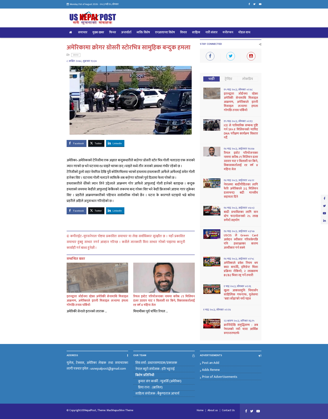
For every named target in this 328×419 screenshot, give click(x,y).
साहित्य (196, 32)
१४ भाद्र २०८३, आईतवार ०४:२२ (239, 180)
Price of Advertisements (219, 377)
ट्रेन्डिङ (228, 79)
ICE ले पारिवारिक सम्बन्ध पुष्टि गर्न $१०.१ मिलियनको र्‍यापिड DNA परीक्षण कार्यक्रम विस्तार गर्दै (241, 131)
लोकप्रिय (247, 79)
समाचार (82, 32)
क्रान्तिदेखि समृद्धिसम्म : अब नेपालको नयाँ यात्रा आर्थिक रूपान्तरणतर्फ (241, 329)
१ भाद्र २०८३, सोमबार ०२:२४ (217, 310)
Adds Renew (211, 370)
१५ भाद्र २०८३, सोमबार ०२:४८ (238, 90)
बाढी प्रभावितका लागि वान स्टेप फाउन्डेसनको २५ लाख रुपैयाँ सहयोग (241, 216)
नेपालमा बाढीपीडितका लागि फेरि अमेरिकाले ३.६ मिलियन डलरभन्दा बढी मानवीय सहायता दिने (241, 190)
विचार (183, 32)
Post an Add (210, 363)
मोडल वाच (244, 32)
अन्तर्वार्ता (126, 32)
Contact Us (228, 410)
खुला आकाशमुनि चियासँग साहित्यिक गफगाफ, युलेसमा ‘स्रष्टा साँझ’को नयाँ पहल (241, 294)
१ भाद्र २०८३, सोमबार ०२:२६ (237, 286)
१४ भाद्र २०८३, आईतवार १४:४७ (239, 149)
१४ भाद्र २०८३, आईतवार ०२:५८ (239, 259)
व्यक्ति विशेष (143, 32)
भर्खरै (211, 79)
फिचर (112, 32)
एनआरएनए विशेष (165, 32)
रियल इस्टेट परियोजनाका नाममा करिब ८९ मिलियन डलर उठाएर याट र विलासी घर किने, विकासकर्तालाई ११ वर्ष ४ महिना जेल (164, 301)
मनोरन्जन (228, 32)
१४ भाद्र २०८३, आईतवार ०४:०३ (239, 208)
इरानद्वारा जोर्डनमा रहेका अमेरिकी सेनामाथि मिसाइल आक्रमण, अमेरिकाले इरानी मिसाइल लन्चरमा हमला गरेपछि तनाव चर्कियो (97, 301)
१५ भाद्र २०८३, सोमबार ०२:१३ (238, 121)
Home (200, 410)
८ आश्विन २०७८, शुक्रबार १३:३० (82, 61)
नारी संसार (211, 32)
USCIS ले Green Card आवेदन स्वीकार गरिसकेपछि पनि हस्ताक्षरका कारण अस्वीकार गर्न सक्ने (241, 241)
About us (213, 410)
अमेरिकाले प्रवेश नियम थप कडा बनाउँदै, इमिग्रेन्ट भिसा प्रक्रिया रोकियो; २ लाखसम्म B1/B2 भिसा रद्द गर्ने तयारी (241, 269)
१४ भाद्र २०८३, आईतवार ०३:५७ (239, 231)
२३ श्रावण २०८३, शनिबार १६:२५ (239, 321)
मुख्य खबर (98, 32)
